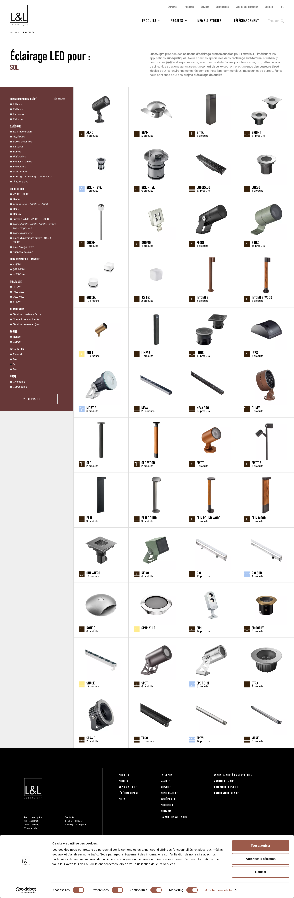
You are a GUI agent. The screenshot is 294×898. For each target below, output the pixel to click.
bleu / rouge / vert (23, 247)
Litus (200, 352)
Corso (256, 187)
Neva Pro (203, 408)
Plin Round (149, 518)
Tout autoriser (260, 845)
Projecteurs (19, 166)
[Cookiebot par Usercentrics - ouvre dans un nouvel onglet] (25, 890)
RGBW (17, 214)
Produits (149, 20)
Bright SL (148, 187)
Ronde (17, 337)
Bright (256, 132)
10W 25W (18, 292)
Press (122, 799)
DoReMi (91, 242)
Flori (200, 242)
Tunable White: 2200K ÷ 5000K (31, 219)
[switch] (117, 890)
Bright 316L (94, 187)
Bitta (200, 132)
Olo (88, 462)
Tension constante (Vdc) (27, 314)
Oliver (256, 408)
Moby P (91, 408)
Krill (90, 352)
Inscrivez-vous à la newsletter (232, 775)
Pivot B (256, 462)
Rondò (90, 628)
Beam (144, 132)
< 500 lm (18, 264)
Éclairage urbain (22, 131)
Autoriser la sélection (261, 858)
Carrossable (20, 387)
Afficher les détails (218, 890)
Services (205, 6)
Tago (144, 738)
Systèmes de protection (247, 6)
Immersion (19, 114)
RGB (16, 209)
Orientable (19, 382)
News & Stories (209, 20)
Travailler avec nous (174, 816)
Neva (144, 408)
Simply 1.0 (148, 628)
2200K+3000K (21, 194)
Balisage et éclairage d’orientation (32, 176)
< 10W (17, 287)
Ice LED (146, 297)
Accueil (15, 33)
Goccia (91, 297)
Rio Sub (257, 573)
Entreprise (173, 6)
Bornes (17, 151)
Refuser (260, 871)
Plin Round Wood (209, 518)
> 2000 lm (19, 274)
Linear (145, 352)
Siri (199, 628)
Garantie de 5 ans (223, 781)
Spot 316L (203, 683)
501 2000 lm (20, 269)
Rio (199, 573)
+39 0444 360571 (75, 821)
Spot (144, 683)
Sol (15, 364)
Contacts (269, 6)
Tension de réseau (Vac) (26, 324)
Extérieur (18, 109)
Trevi (200, 738)
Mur (15, 359)
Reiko (145, 573)
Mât (15, 369)
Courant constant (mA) (26, 319)
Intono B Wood (262, 297)
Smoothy (258, 628)
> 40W (17, 302)
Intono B (203, 297)
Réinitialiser (60, 98)
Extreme (18, 119)
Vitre (255, 738)
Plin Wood (259, 518)
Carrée (17, 342)
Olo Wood (148, 462)
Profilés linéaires (22, 161)
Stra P (90, 738)
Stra (255, 683)
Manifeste (189, 6)
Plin (89, 518)
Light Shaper (20, 171)
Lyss (255, 352)
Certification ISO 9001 (226, 793)
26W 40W (18, 297)
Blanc (16, 199)
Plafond (17, 354)
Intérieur (17, 104)
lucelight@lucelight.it (76, 824)
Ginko (256, 242)
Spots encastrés (22, 141)
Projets (177, 20)
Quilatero (93, 573)
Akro (89, 132)
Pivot (200, 462)
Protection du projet (225, 787)
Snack (90, 683)
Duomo (146, 242)
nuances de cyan (23, 252)
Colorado (203, 187)
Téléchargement (246, 20)
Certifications (222, 6)
